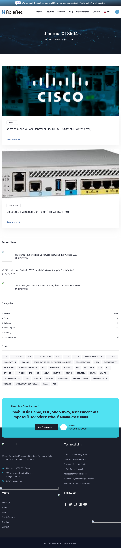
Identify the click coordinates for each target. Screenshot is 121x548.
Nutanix (57, 373)
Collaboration (83, 362)
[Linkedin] (80, 504)
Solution (7, 323)
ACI (29, 357)
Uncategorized (10, 337)
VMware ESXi (63, 378)
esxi (43, 367)
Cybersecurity (110, 362)
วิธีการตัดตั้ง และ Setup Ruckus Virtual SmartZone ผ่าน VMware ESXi (46, 255)
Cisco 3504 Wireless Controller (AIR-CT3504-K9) (37, 211)
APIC (58, 357)
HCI (107, 367)
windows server (100, 378)
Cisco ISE (112, 357)
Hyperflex (8, 373)
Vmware (49, 378)
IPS (30, 373)
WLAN (45, 384)
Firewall (68, 367)
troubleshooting (12, 378)
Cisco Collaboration (93, 357)
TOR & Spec (13, 205)
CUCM (96, 362)
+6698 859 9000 (77, 429)
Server (93, 373)
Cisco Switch (10, 362)
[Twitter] (70, 504)
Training (7, 332)
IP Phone (20, 373)
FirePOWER (54, 367)
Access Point (17, 357)
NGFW (46, 373)
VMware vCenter (80, 378)
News (6, 318)
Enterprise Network (28, 367)
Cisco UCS (24, 362)
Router (69, 373)
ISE (38, 373)
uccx (27, 378)
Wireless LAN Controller (27, 384)
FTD (100, 367)
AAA (5, 357)
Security (81, 373)
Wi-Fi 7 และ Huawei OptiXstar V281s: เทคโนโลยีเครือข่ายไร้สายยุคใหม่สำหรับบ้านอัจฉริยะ (39, 270)
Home (48, 39)
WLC (54, 384)
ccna (67, 357)
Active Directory (43, 357)
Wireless (7, 384)
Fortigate (89, 367)
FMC (78, 367)
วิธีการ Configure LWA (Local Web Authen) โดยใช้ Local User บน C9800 (47, 285)
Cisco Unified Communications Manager (52, 362)
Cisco (76, 357)
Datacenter (9, 367)
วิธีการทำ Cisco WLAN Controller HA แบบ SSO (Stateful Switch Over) (48, 129)
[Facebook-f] (65, 504)
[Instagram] (75, 504)
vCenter (37, 378)
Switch (103, 373)
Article (12, 122)
